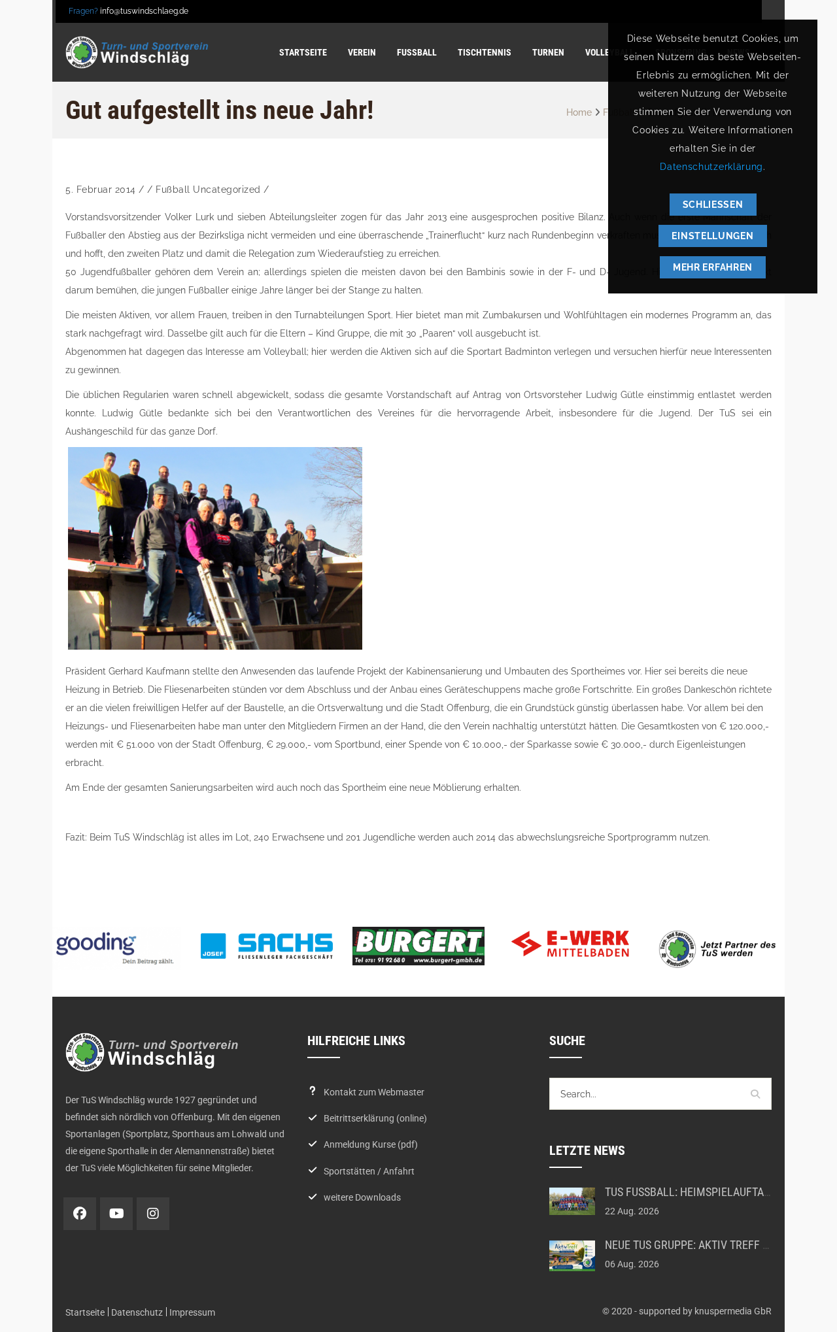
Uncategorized (227, 189)
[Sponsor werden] (722, 949)
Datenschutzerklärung (711, 166)
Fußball (173, 189)
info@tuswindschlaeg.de (144, 11)
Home (579, 112)
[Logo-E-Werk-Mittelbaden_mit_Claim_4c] (570, 944)
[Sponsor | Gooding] (115, 948)
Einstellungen (712, 236)
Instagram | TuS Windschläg (153, 1213)
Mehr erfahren (713, 267)
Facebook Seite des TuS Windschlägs (79, 1213)
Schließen (713, 204)
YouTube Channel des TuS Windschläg (116, 1213)
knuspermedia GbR (733, 1311)
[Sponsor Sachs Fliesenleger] (267, 945)
